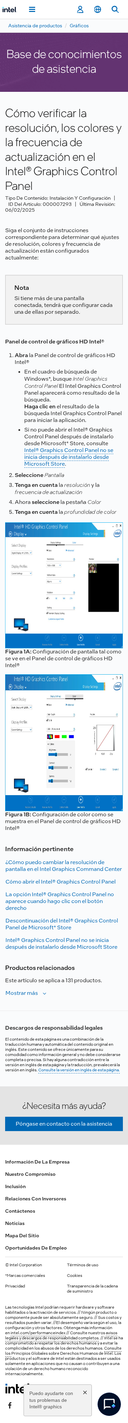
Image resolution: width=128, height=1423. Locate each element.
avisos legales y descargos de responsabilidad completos (61, 1335)
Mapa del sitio (22, 1235)
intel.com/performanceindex (38, 1333)
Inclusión (15, 1186)
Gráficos (79, 26)
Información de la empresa (37, 1162)
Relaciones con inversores (35, 1199)
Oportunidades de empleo (36, 1248)
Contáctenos (20, 1211)
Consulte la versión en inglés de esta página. (79, 1070)
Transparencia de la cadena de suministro (92, 1288)
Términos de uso (82, 1265)
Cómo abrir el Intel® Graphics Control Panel (60, 881)
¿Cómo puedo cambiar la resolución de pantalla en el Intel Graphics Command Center (63, 866)
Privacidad (15, 1286)
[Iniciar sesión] (80, 9)
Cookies (74, 1275)
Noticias (15, 1223)
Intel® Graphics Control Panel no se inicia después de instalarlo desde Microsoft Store (68, 457)
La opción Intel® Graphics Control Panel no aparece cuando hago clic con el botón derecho (59, 901)
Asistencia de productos (35, 26)
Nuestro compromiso (30, 1174)
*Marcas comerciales (25, 1275)
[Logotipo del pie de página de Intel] (18, 1388)
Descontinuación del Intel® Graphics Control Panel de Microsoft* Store (61, 924)
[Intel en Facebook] (10, 1404)
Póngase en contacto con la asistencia (64, 1123)
